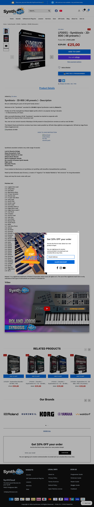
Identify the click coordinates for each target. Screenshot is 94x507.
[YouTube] (64, 268)
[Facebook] (57, 268)
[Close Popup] (78, 231)
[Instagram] (60, 268)
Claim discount (61, 262)
